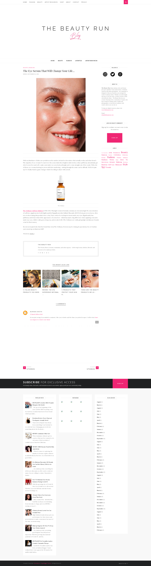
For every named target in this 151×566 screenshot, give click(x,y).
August (99, 402)
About (68, 2)
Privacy (84, 2)
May (98, 417)
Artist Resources (51, 2)
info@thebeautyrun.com (108, 115)
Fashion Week (108, 160)
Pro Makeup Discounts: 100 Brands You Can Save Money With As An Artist (43, 464)
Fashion (32, 2)
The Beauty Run (44, 244)
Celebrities (117, 155)
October (99, 435)
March (99, 405)
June (98, 414)
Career (110, 155)
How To (124, 160)
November (100, 432)
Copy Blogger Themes (46, 563)
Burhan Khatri (36, 311)
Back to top (123, 563)
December (100, 499)
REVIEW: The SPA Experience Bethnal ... (50, 292)
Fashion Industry (122, 157)
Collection (125, 155)
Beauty (39, 2)
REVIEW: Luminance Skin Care (41, 433)
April (98, 420)
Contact (76, 2)
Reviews (125, 162)
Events (103, 157)
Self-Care (111, 165)
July (98, 411)
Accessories (105, 152)
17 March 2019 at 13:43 (36, 314)
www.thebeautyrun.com (107, 110)
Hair (117, 160)
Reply (97, 322)
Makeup (119, 162)
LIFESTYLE (78, 60)
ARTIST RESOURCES (91, 60)
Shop (62, 2)
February (99, 426)
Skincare (32, 67)
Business (104, 155)
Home (25, 2)
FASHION (69, 60)
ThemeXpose (37, 563)
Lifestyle (112, 162)
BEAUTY (60, 60)
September (100, 438)
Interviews (105, 162)
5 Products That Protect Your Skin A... (69, 292)
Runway (104, 165)
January (99, 429)
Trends (108, 167)
